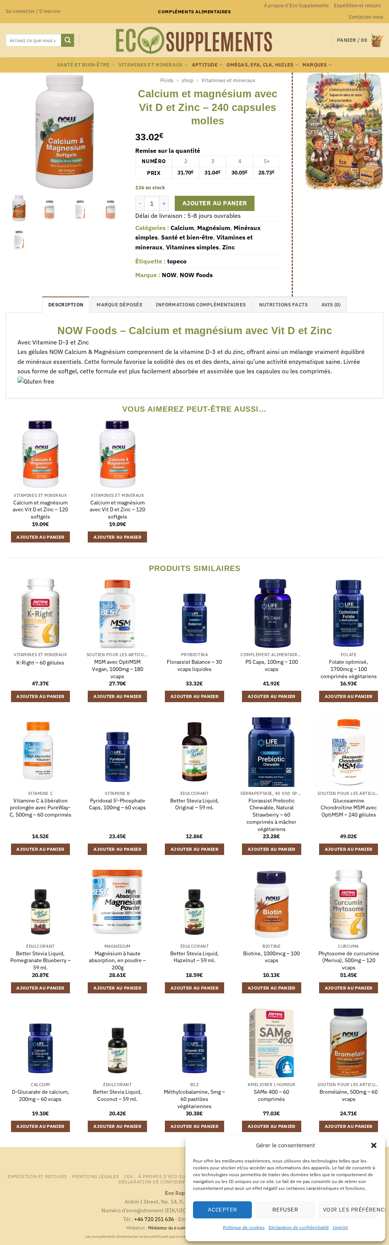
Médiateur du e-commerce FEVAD (180, 1228)
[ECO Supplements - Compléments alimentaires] (194, 40)
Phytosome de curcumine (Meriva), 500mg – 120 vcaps (348, 960)
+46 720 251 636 (154, 1219)
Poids (167, 80)
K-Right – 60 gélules (40, 662)
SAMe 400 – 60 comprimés (271, 1095)
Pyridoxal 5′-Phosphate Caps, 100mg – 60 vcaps (117, 804)
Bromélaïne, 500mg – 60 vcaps (348, 1095)
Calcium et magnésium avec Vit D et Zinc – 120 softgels (40, 509)
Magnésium (213, 228)
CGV (128, 1176)
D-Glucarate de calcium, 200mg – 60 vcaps (40, 1095)
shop (187, 80)
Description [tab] (65, 304)
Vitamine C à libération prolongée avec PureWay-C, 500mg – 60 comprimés (40, 807)
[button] (374, 1145)
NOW (169, 275)
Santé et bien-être (83, 65)
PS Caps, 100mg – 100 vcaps (271, 665)
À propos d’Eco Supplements (296, 5)
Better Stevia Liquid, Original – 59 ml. (194, 804)
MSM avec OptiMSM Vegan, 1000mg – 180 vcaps (117, 668)
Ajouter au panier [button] (40, 537)
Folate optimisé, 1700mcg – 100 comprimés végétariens (349, 668)
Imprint (340, 1227)
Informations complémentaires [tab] (201, 304)
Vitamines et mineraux (151, 65)
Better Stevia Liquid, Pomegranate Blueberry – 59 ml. (40, 960)
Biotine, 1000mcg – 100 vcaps (271, 957)
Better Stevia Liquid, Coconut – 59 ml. (117, 1095)
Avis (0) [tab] (331, 304)
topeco (177, 261)
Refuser (285, 1209)
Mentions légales (95, 1176)
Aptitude (205, 65)
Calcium (182, 228)
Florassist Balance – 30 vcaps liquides (194, 665)
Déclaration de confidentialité (299, 1227)
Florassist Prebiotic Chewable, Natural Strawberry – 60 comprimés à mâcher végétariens (271, 815)
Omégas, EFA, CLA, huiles (259, 65)
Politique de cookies (244, 1227)
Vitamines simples (192, 247)
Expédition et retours (357, 5)
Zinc (228, 247)
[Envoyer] (67, 40)
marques (314, 65)
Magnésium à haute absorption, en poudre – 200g (117, 960)
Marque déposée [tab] (119, 304)
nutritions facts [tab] (283, 304)
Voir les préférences (350, 1209)
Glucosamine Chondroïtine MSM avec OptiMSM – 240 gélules (349, 807)
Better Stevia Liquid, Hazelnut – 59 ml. (194, 957)
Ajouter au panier (214, 203)
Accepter (222, 1209)
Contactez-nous (366, 17)
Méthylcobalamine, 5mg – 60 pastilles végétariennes (194, 1098)
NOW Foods (196, 275)
